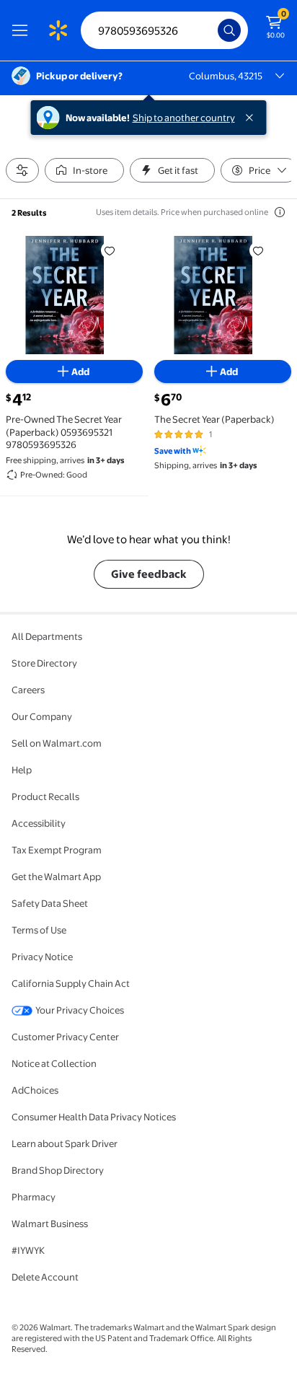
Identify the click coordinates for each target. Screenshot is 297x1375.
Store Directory (44, 663)
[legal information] (279, 212)
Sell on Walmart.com (57, 743)
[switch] (84, 170)
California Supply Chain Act (71, 983)
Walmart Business (50, 1223)
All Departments (47, 636)
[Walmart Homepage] (57, 30)
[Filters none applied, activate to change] (22, 170)
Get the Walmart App (56, 876)
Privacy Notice (42, 956)
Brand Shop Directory (58, 1170)
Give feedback (149, 574)
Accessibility (39, 823)
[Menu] (23, 30)
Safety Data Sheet (50, 903)
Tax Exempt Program (57, 850)
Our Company (42, 716)
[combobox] (164, 30)
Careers (28, 689)
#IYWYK (28, 1250)
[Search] (229, 30)
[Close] (252, 117)
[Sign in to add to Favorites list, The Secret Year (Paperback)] (258, 250)
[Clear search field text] (210, 30)
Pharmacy (34, 1197)
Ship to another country (184, 117)
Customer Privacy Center (65, 1036)
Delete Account (45, 1277)
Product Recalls (45, 796)
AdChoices (35, 1090)
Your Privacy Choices (79, 1010)
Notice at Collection (54, 1063)
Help (22, 770)
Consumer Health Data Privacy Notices (94, 1117)
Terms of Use (39, 930)
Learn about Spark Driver (65, 1143)
